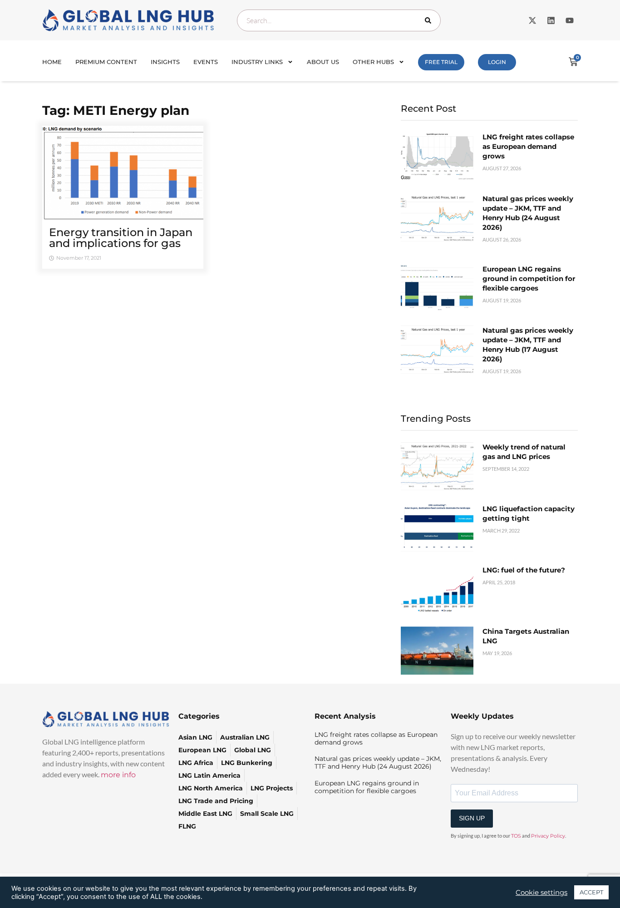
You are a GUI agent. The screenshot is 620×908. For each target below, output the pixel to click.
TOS (516, 836)
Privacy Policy (548, 836)
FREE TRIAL (441, 62)
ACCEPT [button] (591, 892)
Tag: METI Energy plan (115, 110)
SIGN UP (472, 818)
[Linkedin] (551, 20)
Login (497, 62)
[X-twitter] (532, 20)
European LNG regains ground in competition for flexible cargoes (528, 278)
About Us (323, 61)
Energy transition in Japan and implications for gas (120, 238)
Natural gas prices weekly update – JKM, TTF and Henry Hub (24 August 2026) (378, 762)
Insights (165, 61)
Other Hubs (373, 61)
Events (205, 61)
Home (52, 61)
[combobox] (339, 20)
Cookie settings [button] (541, 892)
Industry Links (257, 61)
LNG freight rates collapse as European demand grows (528, 146)
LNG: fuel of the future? (523, 570)
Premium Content (106, 61)
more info (118, 774)
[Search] (430, 20)
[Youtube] (569, 20)
